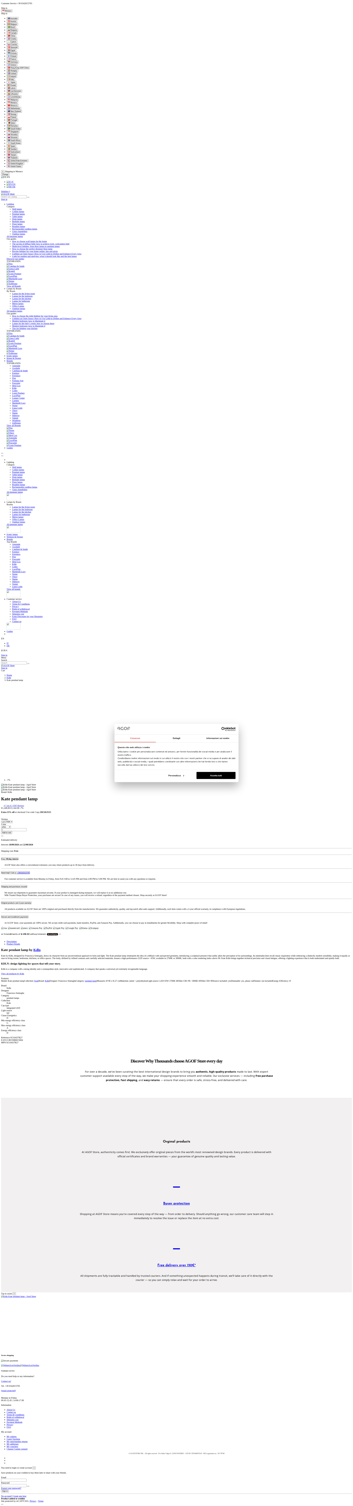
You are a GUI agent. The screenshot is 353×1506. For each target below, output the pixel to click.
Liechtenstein (15, 91)
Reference (5, 1037)
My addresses (12, 1444)
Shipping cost (18, 614)
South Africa (15, 140)
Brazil (12, 27)
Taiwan (13, 155)
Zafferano (16, 423)
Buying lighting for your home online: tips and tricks (35, 251)
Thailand (13, 158)
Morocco (13, 105)
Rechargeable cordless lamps (24, 229)
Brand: (4, 792)
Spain (12, 146)
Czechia (13, 45)
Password (5, 1483)
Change (5, 174)
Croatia (13, 39)
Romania (14, 126)
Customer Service (9, 3)
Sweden (13, 149)
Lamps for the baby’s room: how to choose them (33, 323)
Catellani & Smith (20, 371)
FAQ (14, 619)
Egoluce (15, 373)
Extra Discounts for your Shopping (27, 616)
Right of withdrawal (21, 609)
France (13, 59)
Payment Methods (20, 611)
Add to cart (6, 833)
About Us (16, 601)
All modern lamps (14, 311)
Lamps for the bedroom (22, 296)
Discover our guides (15, 259)
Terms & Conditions (21, 604)
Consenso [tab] (135, 738)
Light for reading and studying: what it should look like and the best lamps (44, 256)
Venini (15, 584)
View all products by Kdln (12, 974)
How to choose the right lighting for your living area (35, 316)
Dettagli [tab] (176, 738)
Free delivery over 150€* (176, 1265)
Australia (13, 18)
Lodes (15, 390)
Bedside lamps (18, 221)
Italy (12, 79)
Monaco (13, 103)
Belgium (13, 24)
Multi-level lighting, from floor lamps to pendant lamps (36, 246)
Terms (40, 1501)
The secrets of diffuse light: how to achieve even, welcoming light (40, 244)
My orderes (12, 1436)
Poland (13, 117)
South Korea (15, 143)
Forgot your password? (11, 1488)
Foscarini (16, 383)
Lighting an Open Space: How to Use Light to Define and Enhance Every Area (46, 254)
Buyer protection (176, 1203)
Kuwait (13, 85)
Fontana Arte (17, 381)
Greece (13, 65)
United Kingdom (16, 164)
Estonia (13, 53)
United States (15, 166)
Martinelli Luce (19, 403)
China (12, 36)
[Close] (2, 455)
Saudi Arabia (15, 129)
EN (13, 184)
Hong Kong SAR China (19, 68)
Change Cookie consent (17, 1449)
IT (12, 182)
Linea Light (17, 408)
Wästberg (16, 420)
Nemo (15, 405)
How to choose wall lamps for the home (29, 241)
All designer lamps (15, 236)
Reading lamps (18, 226)
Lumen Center (18, 398)
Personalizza (174, 775)
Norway (13, 114)
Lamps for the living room (23, 293)
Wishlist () (5, 191)
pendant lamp (91, 981)
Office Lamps (18, 306)
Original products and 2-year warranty (16, 903)
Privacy (15, 606)
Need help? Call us (15, 873)
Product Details (13, 944)
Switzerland (15, 152)
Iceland (13, 74)
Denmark (14, 47)
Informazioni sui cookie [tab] (217, 738)
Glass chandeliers (19, 231)
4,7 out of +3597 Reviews (14, 805)
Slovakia (13, 135)
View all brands (13, 589)
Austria (13, 21)
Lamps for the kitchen (21, 298)
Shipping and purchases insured (14, 887)
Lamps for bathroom (21, 301)
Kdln (14, 388)
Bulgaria (13, 30)
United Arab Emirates (18, 161)
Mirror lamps (17, 303)
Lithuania (14, 94)
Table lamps (17, 216)
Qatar (12, 123)
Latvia (12, 88)
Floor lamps (17, 224)
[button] (14, 288)
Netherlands (15, 108)
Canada (13, 33)
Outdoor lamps (18, 234)
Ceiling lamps (18, 211)
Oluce (14, 410)
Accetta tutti (216, 775)
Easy (9, 859)
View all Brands (14, 286)
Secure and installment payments (14, 917)
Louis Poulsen (18, 393)
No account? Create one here (13, 1496)
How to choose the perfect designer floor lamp (32, 249)
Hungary (13, 71)
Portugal (13, 120)
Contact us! (6, 1381)
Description (12, 941)
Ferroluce (16, 376)
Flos (14, 378)
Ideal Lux (16, 385)
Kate (36, 981)
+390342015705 (23, 873)
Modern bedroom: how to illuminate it (28, 321)
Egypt (12, 50)
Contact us (16, 621)
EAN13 (4, 1040)
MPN (3, 1042)
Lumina (15, 400)
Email (3, 1477)
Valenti (15, 418)
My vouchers (12, 1446)
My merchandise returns (17, 1441)
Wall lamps (17, 209)
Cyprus (13, 42)
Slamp (15, 413)
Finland (13, 56)
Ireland (13, 76)
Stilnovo (15, 415)
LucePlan (16, 395)
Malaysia (14, 100)
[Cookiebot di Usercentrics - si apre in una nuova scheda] (223, 729)
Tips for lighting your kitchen (25, 328)
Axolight (16, 368)
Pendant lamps (18, 214)
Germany (14, 62)
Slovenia (13, 137)
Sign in (4, 655)
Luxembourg (15, 97)
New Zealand (15, 111)
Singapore (14, 132)
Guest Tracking (13, 1439)
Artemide (16, 366)
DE (13, 187)
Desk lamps (17, 219)
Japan (12, 82)
